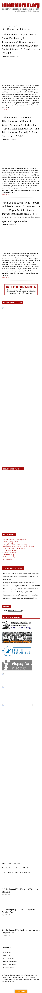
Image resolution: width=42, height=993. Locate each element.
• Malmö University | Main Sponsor (14, 540)
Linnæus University (9, 550)
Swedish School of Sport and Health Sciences (18, 546)
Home (4, 26)
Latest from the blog (13, 568)
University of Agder (9, 553)
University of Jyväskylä (10, 542)
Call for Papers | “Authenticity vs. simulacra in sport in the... (20, 931)
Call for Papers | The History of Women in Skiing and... (20, 890)
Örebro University (9, 559)
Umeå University (8, 555)
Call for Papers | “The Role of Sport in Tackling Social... (18, 910)
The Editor (5, 56)
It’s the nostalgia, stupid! (10, 589)
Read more (5, 109)
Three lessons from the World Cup (13, 592)
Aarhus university (9, 557)
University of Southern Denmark (14, 548)
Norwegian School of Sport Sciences (15, 544)
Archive (4, 610)
